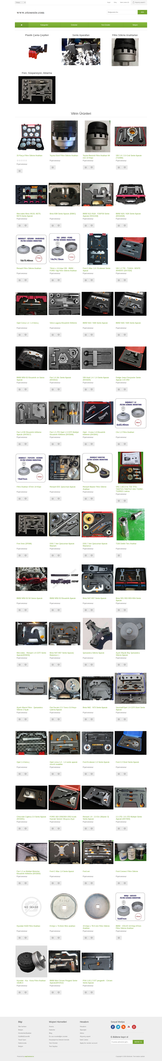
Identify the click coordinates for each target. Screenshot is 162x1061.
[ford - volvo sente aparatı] (97, 249)
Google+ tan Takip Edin (134, 1027)
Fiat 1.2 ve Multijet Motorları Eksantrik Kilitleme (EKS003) (29, 872)
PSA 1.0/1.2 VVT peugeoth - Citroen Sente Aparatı (97, 982)
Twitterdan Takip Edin (118, 1027)
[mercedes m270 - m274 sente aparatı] (31, 194)
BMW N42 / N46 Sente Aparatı (95, 323)
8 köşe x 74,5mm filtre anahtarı (62, 926)
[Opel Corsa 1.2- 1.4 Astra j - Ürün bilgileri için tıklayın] (31, 304)
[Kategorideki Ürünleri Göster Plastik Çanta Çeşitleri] (37, 52)
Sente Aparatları (81, 35)
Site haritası (22, 1026)
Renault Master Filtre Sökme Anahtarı (94, 488)
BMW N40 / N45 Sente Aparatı (128, 323)
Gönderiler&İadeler (24, 1033)
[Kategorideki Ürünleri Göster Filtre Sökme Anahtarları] (125, 52)
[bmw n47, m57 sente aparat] (64, 634)
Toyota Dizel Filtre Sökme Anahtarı (64, 155)
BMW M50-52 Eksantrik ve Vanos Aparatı (30, 379)
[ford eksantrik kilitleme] (97, 852)
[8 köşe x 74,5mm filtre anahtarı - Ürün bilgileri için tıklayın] (64, 907)
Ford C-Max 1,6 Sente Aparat (62, 871)
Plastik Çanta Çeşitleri (37, 35)
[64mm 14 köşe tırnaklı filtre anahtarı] (97, 136)
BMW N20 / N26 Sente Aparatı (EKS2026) (128, 215)
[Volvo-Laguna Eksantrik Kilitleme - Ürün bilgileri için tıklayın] (64, 304)
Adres (82, 1033)
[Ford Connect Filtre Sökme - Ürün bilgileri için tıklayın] (130, 852)
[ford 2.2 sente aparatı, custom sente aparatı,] (130, 743)
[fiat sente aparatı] (64, 358)
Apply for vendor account (88, 1043)
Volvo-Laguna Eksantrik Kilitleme (63, 323)
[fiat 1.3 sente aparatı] (64, 413)
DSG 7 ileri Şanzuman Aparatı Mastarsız (95, 545)
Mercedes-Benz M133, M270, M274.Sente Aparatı (29, 215)
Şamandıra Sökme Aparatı (93, 653)
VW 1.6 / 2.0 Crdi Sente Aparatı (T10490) (129, 156)
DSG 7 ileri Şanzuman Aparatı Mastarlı (62, 545)
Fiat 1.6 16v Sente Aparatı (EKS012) (60, 379)
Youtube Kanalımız (129, 1027)
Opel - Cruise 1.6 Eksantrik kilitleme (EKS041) (94, 433)
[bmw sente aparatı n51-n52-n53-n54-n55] (130, 579)
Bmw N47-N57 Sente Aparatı (94, 598)
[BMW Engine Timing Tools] (97, 304)
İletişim (135, 25)
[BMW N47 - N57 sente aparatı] (97, 579)
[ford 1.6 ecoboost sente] (64, 797)
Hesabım (83, 1026)
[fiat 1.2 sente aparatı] (31, 852)
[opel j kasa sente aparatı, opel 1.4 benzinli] (31, 743)
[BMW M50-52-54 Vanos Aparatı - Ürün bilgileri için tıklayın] (31, 579)
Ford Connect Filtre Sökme (127, 871)
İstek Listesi (84, 1040)
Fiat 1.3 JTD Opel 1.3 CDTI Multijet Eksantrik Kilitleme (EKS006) (64, 433)
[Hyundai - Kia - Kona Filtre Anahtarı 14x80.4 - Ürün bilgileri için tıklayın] (31, 961)
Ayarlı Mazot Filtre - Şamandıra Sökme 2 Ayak (30, 708)
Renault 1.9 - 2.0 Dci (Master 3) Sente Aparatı (96, 818)
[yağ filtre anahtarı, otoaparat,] (64, 136)
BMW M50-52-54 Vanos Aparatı (30, 598)
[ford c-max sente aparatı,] (64, 852)
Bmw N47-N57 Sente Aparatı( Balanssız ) (62, 654)
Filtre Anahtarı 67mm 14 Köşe (29, 487)
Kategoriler (44, 25)
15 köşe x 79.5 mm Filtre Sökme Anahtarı (96, 927)
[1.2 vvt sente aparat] (97, 961)
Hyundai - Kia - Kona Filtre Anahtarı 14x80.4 (31, 982)
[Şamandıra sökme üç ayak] (130, 634)
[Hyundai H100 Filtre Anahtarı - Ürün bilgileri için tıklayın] (31, 907)
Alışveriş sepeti (85, 1036)
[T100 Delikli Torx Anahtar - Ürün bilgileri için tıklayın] (130, 524)
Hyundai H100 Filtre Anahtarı (28, 926)
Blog (50, 1033)
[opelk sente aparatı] (64, 743)
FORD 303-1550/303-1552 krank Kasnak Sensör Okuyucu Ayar (63, 818)
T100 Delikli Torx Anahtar (126, 544)
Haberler (52, 1030)
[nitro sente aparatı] (130, 358)
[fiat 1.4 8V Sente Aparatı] (31, 413)
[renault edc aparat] (64, 468)
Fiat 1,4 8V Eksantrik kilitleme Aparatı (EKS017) (29, 433)
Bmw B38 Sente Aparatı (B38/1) (63, 214)
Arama (51, 1026)
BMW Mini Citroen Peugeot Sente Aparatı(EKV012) (63, 982)
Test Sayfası (53, 1046)
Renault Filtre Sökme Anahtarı (29, 268)
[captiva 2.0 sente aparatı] (31, 797)
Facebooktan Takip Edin (113, 1027)
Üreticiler (74, 25)
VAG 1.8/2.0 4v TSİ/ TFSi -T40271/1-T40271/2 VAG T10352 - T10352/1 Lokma (130, 489)
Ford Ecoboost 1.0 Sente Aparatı (96, 762)
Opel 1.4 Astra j (23, 762)
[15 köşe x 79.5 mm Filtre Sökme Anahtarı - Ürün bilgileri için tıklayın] (97, 907)
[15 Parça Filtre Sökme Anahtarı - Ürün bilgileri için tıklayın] (31, 136)
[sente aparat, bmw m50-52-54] (64, 579)
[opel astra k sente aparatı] (130, 688)
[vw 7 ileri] (64, 524)
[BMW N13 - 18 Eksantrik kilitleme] (97, 194)
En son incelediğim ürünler (58, 1036)
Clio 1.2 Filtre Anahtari (125, 432)
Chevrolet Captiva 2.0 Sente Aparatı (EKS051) (31, 818)
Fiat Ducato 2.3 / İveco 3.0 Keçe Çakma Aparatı (63, 708)
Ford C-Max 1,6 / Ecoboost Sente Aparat (96, 269)
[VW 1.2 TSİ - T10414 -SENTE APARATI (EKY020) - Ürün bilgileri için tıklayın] (130, 249)
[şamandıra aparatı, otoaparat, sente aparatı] (97, 634)
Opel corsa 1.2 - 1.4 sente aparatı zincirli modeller (63, 763)
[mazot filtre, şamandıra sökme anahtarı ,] (31, 688)
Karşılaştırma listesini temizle (59, 1040)
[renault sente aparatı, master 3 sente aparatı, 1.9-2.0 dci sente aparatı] (97, 797)
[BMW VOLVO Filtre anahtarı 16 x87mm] (130, 907)
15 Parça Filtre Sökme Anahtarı (29, 155)
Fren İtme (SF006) (24, 544)
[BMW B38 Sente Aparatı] (64, 194)
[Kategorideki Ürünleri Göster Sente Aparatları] (81, 52)
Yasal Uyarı (22, 1040)
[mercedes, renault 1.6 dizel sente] (31, 634)
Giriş (115, 2)
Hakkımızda (22, 1043)
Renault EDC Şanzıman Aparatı (63, 487)
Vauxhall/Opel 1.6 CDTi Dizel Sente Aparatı (130, 708)
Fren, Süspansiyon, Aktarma (37, 73)
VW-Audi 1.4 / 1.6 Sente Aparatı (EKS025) (96, 379)
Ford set (86, 871)
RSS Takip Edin (123, 1027)
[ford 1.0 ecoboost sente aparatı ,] (97, 743)
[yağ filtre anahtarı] (31, 249)
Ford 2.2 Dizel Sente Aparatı (127, 762)
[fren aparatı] (31, 524)
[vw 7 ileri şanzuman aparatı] (97, 524)
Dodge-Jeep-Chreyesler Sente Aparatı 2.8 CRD (128, 379)
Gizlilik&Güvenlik (24, 1036)
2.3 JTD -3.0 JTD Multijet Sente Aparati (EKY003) (129, 818)
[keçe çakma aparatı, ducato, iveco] (64, 688)
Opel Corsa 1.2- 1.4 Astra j (28, 323)
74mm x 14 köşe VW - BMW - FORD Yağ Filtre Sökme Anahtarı (63, 269)
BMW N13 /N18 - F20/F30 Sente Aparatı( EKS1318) (96, 215)
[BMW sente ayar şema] (97, 688)
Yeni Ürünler (105, 25)
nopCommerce (29, 1056)
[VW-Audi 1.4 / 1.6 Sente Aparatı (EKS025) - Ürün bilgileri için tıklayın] (97, 358)
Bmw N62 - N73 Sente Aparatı (95, 707)
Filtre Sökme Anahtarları (125, 35)
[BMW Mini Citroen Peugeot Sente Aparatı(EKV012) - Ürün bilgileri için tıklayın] (64, 961)
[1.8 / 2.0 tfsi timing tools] (130, 468)
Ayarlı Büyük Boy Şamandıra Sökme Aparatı (128, 654)
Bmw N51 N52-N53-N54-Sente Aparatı (128, 599)
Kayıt (108, 2)
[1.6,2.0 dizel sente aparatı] (130, 136)
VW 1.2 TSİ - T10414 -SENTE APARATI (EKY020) (128, 269)
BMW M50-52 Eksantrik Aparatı (63, 598)
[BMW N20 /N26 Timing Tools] (130, 194)
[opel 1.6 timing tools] (97, 413)
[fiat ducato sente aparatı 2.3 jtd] (130, 797)
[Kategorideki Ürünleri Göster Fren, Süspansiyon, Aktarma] (37, 90)
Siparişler (83, 1030)
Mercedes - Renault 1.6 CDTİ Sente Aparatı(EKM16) (31, 654)
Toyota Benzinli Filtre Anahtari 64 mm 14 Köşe (96, 156)
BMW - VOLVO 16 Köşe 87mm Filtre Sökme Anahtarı (128, 927)
